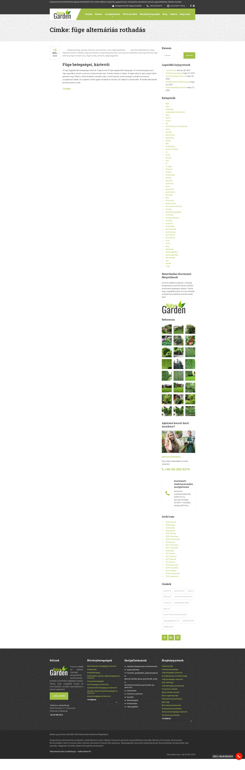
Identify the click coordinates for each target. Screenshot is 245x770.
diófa (168, 129)
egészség (170, 138)
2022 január (170, 542)
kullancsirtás (171, 203)
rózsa (168, 243)
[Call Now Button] (238, 756)
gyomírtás (170, 189)
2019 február (171, 559)
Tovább (66, 89)
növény (169, 209)
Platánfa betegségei (174, 73)
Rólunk (98, 14)
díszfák (169, 132)
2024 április (170, 528)
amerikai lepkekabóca (140, 50)
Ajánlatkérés (59, 696)
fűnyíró (168, 172)
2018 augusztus (172, 576)
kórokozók (170, 201)
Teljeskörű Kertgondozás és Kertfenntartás (142, 666)
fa (166, 152)
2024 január (170, 531)
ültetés (168, 263)
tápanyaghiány (172, 252)
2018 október (171, 571)
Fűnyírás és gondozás (135, 694)
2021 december (172, 545)
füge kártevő (147, 53)
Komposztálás (132, 703)
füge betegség (106, 53)
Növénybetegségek (150, 14)
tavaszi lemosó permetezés (174, 614)
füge (152, 50)
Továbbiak (91, 700)
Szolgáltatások (112, 14)
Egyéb (168, 141)
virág (168, 266)
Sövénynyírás (131, 691)
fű (166, 163)
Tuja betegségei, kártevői (176, 76)
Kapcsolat (185, 14)
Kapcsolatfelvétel (171, 457)
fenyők (168, 158)
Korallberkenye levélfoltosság (177, 82)
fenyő (168, 155)
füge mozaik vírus (78, 56)
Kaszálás (130, 697)
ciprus (168, 118)
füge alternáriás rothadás (73, 53)
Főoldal (88, 14)
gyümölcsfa (170, 192)
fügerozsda (91, 56)
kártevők (169, 195)
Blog (165, 14)
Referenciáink (130, 14)
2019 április (170, 553)
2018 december (172, 565)
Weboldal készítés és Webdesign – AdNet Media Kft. (70, 751)
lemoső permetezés (183, 596)
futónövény (170, 175)
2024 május (170, 525)
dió (167, 124)
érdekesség (170, 146)
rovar (109, 50)
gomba (84, 50)
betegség (71, 50)
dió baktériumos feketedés (176, 126)
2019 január (170, 562)
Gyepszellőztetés (133, 670)
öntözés (91, 50)
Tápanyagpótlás (132, 707)
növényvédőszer (172, 218)
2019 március (171, 556)
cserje (168, 121)
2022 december (172, 536)
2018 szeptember (173, 573)
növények (169, 215)
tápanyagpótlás (118, 50)
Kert (167, 198)
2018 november (172, 568)
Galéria (173, 14)
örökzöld (169, 223)
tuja (167, 261)
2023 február (171, 533)
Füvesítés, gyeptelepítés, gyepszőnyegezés (142, 673)
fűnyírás (169, 169)
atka (167, 106)
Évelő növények (172, 149)
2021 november (172, 548)
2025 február (171, 522)
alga (167, 104)
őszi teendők (171, 229)
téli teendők (170, 258)
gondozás (170, 183)
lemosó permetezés (174, 206)
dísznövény (170, 135)
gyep (168, 186)
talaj (167, 246)
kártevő (167, 596)
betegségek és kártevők (175, 112)
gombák (169, 181)
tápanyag (169, 249)
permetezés (101, 50)
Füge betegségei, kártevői (86, 64)
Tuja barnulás (171, 70)
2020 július (170, 551)
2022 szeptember (173, 539)
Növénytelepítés (132, 700)
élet (167, 144)
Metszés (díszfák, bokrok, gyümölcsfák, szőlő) (140, 679)
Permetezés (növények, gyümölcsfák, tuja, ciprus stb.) (139, 686)
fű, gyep (169, 166)
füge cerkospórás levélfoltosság (127, 53)
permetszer (170, 235)
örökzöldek (170, 226)
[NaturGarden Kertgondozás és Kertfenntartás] (60, 14)
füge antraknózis (92, 53)
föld (167, 161)
